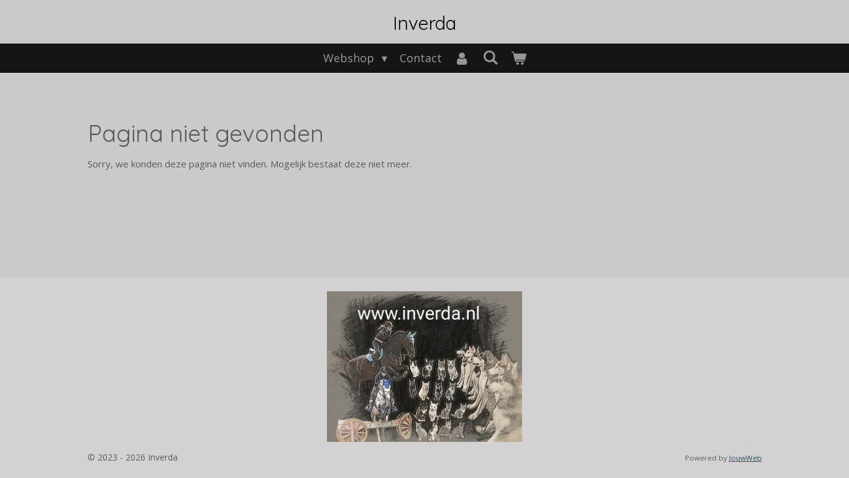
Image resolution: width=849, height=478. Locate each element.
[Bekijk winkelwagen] (518, 58)
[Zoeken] (490, 57)
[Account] (462, 58)
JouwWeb (745, 457)
